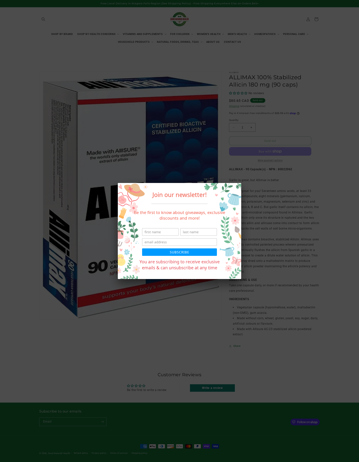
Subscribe (179, 252)
